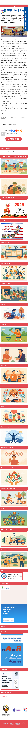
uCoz (14, 726)
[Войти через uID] (11, 131)
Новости (3, 696)
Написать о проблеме (8, 620)
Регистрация (12, 153)
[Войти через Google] (19, 131)
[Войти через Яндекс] (16, 131)
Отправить (13, 139)
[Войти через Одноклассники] (21, 131)
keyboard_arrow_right (27, 709)
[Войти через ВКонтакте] (14, 131)
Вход (18, 153)
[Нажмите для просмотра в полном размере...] (14, 38)
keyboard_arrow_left (1, 709)
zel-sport (16, 117)
